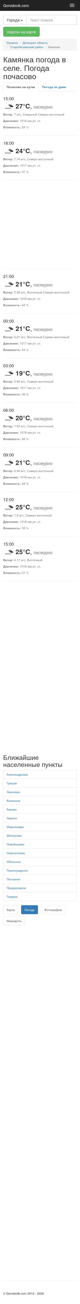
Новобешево (15, 844)
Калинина (13, 800)
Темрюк (12, 896)
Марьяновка (15, 827)
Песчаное (13, 879)
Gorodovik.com (16, 5)
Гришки (12, 783)
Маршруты (14, 921)
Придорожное (16, 888)
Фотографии (53, 910)
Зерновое (13, 792)
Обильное (14, 861)
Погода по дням (54, 87)
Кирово (12, 809)
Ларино (12, 818)
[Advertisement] (40, 225)
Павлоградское (17, 870)
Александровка (17, 774)
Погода (30, 910)
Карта (11, 910)
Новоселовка (16, 853)
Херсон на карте (21, 31)
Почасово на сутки (21, 87)
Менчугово (14, 835)
